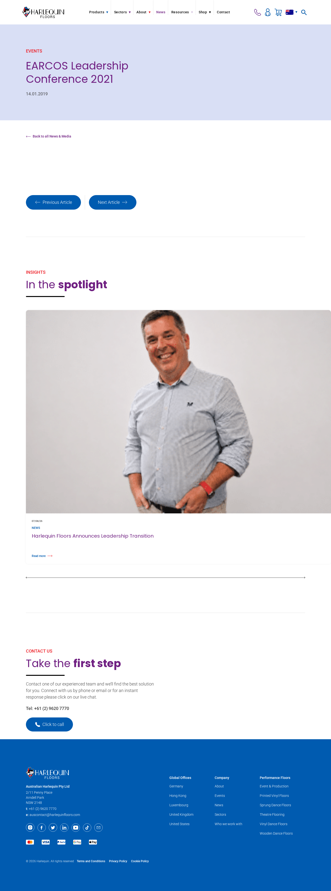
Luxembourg (178, 805)
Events (220, 796)
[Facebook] (41, 827)
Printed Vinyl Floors (274, 796)
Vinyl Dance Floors (273, 824)
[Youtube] (75, 827)
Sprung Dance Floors (275, 805)
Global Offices (180, 778)
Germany (176, 786)
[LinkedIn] (64, 827)
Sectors (220, 814)
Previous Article (57, 202)
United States (179, 824)
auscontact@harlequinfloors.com (55, 815)
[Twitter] (53, 827)
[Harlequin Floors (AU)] (43, 12)
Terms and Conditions (91, 861)
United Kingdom (181, 814)
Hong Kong (177, 796)
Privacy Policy (118, 861)
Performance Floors (275, 778)
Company (222, 778)
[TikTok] (87, 827)
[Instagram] (30, 827)
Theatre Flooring (272, 814)
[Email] (98, 827)
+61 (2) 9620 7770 (51, 708)
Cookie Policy (140, 861)
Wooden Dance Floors (276, 833)
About (219, 786)
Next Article (109, 202)
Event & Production (274, 786)
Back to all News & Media (52, 136)
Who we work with (228, 824)
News (219, 805)
